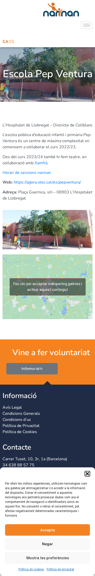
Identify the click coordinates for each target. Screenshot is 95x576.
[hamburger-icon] (86, 25)
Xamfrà (40, 163)
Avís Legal (12, 407)
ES (11, 41)
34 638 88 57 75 (18, 465)
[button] (87, 473)
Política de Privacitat (21, 426)
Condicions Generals (21, 413)
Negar (47, 544)
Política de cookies (31, 569)
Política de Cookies (20, 432)
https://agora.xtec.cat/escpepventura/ (47, 182)
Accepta (47, 530)
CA (5, 41)
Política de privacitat (60, 569)
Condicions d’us (17, 419)
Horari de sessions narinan (27, 172)
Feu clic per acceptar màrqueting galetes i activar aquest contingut (47, 287)
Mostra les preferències (47, 558)
